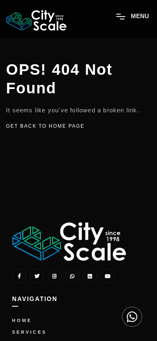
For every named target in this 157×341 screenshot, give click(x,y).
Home (22, 320)
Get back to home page (45, 126)
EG (131, 303)
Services (29, 332)
